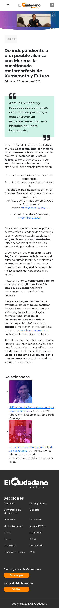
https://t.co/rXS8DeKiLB (35, 208)
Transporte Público (15, 552)
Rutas (7, 539)
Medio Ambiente (13, 526)
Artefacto (9, 503)
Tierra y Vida (36, 545)
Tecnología (10, 545)
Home (9, 38)
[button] (52, 4)
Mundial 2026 (37, 526)
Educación (35, 519)
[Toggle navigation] (8, 5)
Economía (9, 519)
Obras (7, 532)
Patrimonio (35, 532)
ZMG (32, 552)
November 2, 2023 (29, 217)
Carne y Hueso (37, 503)
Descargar (16, 575)
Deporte (34, 509)
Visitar (16, 589)
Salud (32, 539)
